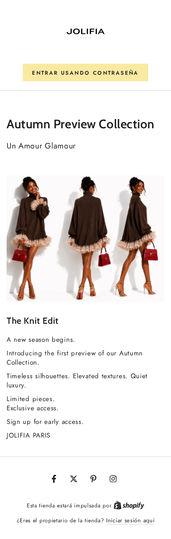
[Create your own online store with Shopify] (129, 505)
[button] (85, 72)
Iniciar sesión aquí (130, 520)
